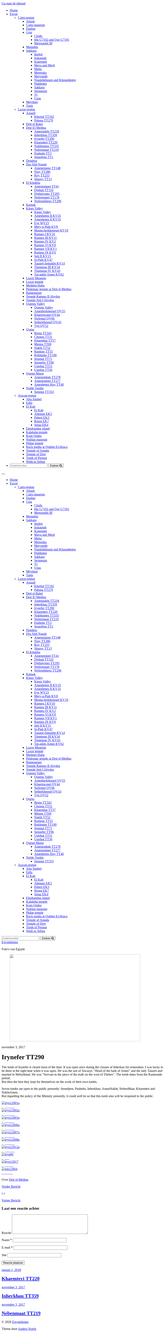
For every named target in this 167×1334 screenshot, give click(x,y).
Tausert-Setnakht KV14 (49, 263)
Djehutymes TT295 (46, 193)
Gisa (29, 32)
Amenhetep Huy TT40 (49, 384)
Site (4, 1255)
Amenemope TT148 (47, 168)
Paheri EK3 (41, 417)
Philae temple (34, 443)
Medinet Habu (35, 285)
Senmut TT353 (44, 392)
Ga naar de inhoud (13, 3)
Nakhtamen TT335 (46, 146)
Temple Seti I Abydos (40, 300)
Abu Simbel (34, 399)
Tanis (29, 105)
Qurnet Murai (35, 373)
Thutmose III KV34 (47, 267)
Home (14, 10)
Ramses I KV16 (44, 234)
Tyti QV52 (41, 326)
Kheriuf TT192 (44, 116)
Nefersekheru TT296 (47, 201)
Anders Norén (27, 1329)
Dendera (31, 160)
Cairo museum (35, 25)
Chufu (38, 36)
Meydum (32, 102)
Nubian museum (36, 439)
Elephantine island (38, 428)
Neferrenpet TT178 (46, 197)
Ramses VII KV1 (45, 248)
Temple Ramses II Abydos (43, 296)
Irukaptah (40, 58)
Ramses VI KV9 (45, 245)
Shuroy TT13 (43, 179)
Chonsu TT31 (43, 337)
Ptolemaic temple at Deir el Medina (48, 289)
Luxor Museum (36, 278)
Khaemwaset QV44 (47, 315)
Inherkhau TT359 (45, 135)
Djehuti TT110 (43, 190)
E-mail (7, 1247)
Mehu (38, 69)
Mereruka (40, 72)
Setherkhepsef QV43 (47, 322)
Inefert (38, 54)
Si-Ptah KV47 (43, 260)
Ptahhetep (40, 83)
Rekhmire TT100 (45, 355)
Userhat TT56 (43, 370)
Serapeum (40, 91)
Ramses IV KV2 (45, 241)
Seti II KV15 (42, 256)
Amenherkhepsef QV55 (49, 311)
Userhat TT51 (43, 366)
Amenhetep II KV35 (47, 215)
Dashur (30, 28)
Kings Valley (34, 208)
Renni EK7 (41, 421)
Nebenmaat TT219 (46, 149)
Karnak (31, 204)
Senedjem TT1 (43, 157)
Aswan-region (27, 395)
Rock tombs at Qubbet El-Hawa (46, 447)
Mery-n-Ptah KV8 (46, 226)
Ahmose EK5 (43, 414)
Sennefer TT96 (44, 362)
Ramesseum (34, 293)
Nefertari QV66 (44, 318)
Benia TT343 (43, 333)
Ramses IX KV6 (45, 252)
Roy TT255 (41, 175)
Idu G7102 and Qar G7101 (51, 39)
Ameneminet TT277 (47, 381)
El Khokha (33, 182)
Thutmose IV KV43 (47, 271)
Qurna (30, 329)
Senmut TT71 (43, 359)
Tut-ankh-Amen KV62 (49, 274)
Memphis (32, 47)
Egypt (14, 14)
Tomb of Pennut (36, 458)
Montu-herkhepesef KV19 (51, 230)
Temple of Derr (36, 454)
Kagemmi (40, 61)
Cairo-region (26, 17)
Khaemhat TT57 (45, 340)
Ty (36, 94)
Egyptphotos (10, 942)
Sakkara (31, 50)
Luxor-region (26, 109)
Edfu (29, 403)
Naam (7, 1240)
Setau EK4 (41, 425)
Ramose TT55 (43, 351)
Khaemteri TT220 (45, 142)
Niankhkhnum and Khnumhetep (55, 80)
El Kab (30, 406)
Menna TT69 (42, 344)
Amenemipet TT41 (46, 186)
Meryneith (40, 76)
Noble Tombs (35, 388)
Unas (37, 98)
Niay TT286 (42, 171)
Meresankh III (43, 43)
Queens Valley (35, 304)
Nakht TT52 (42, 348)
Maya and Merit (44, 65)
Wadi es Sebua (35, 461)
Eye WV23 (41, 223)
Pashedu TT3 (43, 153)
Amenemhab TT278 (47, 377)
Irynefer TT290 (44, 138)
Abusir (30, 21)
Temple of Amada (37, 450)
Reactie (6, 1233)
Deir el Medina (18, 1179)
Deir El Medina (36, 127)
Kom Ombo (34, 436)
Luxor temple (34, 282)
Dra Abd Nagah (36, 164)
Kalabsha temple (36, 432)
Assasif (30, 113)
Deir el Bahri (34, 124)
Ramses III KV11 (45, 237)
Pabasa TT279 (43, 120)
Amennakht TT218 (46, 131)
